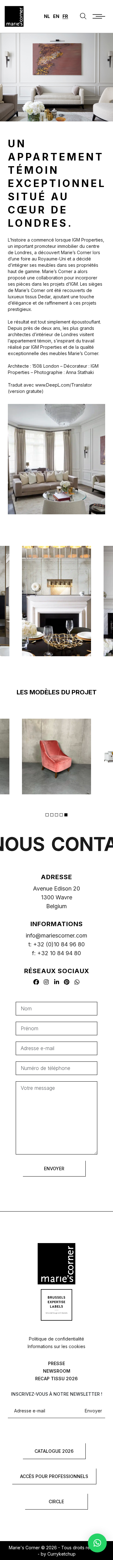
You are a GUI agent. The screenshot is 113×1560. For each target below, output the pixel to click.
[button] (97, 1543)
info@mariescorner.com (56, 935)
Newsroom (56, 1371)
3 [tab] (56, 814)
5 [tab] (65, 814)
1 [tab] (47, 814)
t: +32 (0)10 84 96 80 (56, 944)
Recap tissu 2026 (56, 1378)
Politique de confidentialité (56, 1338)
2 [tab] (51, 814)
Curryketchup (61, 1554)
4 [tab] (61, 814)
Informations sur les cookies (56, 1346)
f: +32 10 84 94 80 (56, 953)
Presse (56, 1363)
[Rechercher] (83, 16)
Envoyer (93, 1410)
